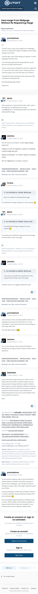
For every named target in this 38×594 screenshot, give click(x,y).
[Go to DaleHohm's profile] (4, 374)
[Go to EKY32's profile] (4, 100)
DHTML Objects (27, 423)
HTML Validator (6, 417)
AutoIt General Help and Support (24, 30)
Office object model (22, 427)
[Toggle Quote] (5, 192)
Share (9, 568)
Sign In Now (19, 555)
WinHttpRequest (16, 425)
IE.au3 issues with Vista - (10, 440)
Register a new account (19, 541)
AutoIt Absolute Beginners (10, 169)
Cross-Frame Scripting (9, 427)
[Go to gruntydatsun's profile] (4, 39)
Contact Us (25, 588)
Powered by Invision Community (19, 591)
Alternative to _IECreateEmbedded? (13, 434)
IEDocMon (28, 414)
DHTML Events (6, 425)
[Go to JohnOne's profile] (4, 137)
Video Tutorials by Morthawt (15, 171)
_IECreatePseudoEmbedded (11, 436)
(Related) (20, 431)
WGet (14, 417)
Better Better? (24, 436)
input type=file (12, 431)
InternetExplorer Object (17, 420)
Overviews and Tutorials (14, 423)
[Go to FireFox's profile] (4, 184)
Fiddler (34, 414)
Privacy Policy (14, 588)
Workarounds (22, 440)
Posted (15, 41)
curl (17, 417)
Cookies (33, 588)
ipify (26, 171)
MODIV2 (7, 414)
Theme (4, 588)
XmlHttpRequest (27, 425)
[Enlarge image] (35, 202)
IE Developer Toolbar (17, 414)
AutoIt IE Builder (27, 412)
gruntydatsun (8, 28)
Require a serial (25, 169)
